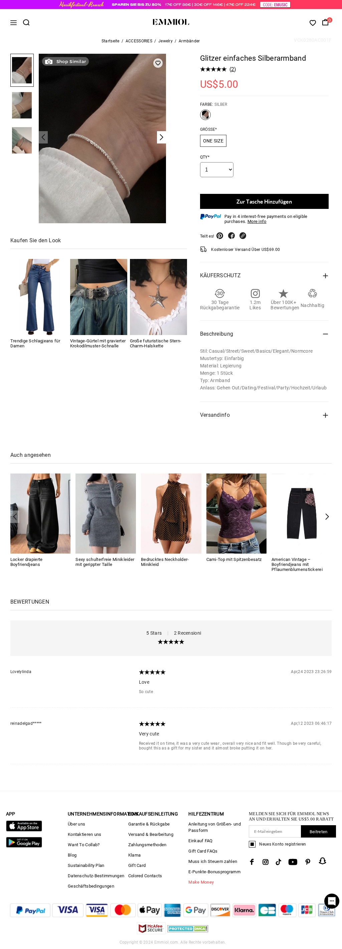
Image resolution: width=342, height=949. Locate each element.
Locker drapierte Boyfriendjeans (26, 562)
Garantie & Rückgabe (149, 824)
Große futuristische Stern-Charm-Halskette (156, 343)
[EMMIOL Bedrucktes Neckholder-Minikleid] (171, 513)
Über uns (76, 824)
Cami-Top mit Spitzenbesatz (234, 559)
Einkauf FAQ (200, 840)
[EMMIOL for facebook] (252, 862)
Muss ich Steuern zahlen (212, 861)
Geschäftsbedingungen (91, 886)
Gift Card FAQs (202, 851)
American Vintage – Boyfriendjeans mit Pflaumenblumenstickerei (297, 564)
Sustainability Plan (86, 865)
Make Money (201, 882)
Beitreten (319, 831)
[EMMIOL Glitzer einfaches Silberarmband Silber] (205, 117)
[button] (327, 517)
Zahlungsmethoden (147, 844)
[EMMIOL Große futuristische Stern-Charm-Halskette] (158, 297)
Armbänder (189, 41)
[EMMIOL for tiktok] (278, 862)
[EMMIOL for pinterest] (308, 862)
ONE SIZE (213, 140)
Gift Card (137, 865)
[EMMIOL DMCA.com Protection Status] (187, 932)
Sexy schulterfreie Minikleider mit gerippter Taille (104, 562)
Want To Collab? (84, 844)
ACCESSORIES (139, 41)
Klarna (134, 855)
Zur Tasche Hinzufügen (264, 201)
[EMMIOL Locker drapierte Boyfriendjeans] (40, 513)
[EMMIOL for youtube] (293, 862)
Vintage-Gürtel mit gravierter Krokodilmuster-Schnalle (98, 343)
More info (257, 221)
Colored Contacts (145, 875)
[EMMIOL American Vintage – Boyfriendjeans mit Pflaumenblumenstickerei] (302, 513)
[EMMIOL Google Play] (24, 846)
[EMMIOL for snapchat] (322, 861)
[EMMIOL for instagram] (266, 862)
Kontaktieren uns (85, 834)
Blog (72, 855)
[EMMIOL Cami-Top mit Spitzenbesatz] (236, 513)
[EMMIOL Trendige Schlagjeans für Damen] (38, 297)
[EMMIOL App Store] (24, 830)
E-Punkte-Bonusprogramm (214, 871)
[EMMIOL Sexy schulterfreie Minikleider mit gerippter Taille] (105, 513)
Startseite (111, 41)
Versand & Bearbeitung (150, 834)
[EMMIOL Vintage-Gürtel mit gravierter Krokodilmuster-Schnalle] (98, 297)
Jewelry (165, 41)
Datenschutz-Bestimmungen (96, 875)
